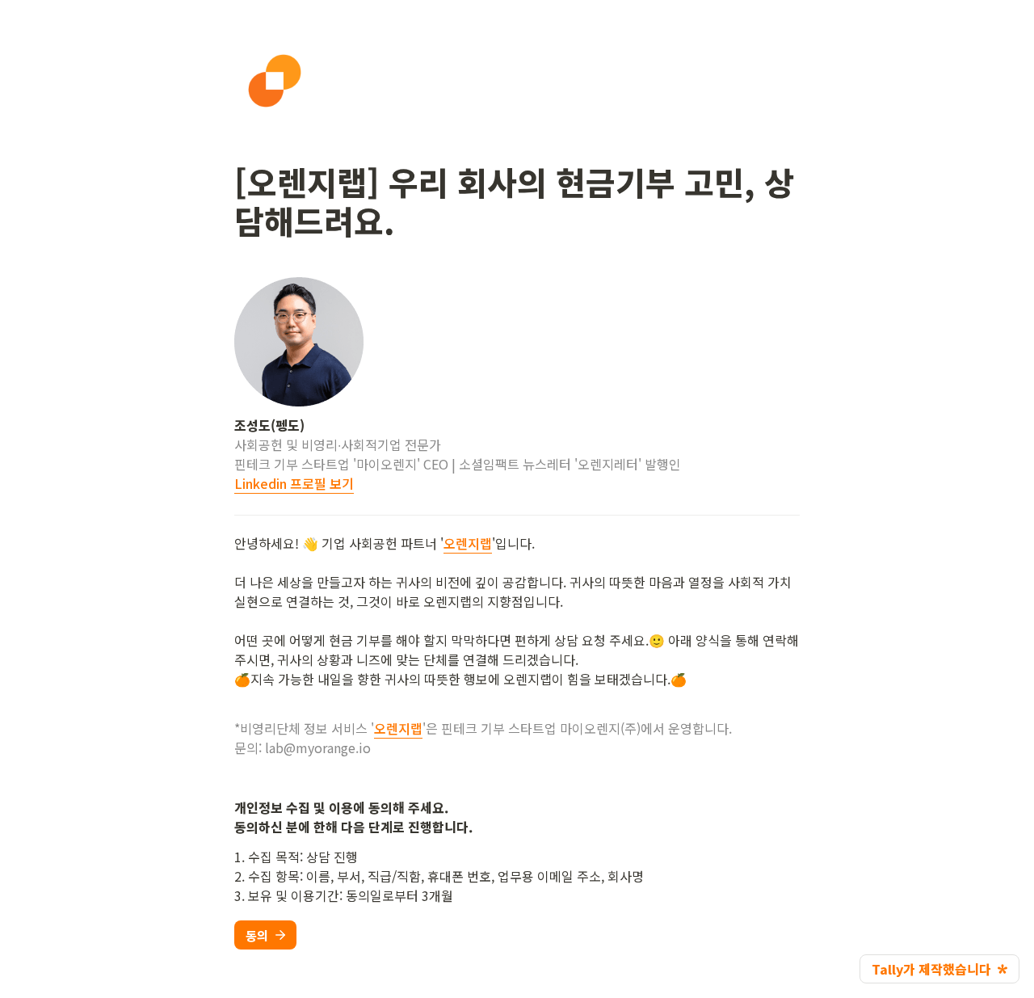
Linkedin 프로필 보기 (294, 483)
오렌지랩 (467, 543)
